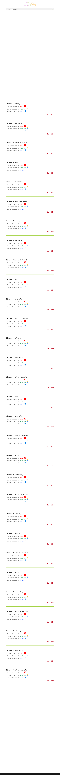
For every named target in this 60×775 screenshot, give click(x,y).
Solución (50, 114)
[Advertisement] (17, 59)
